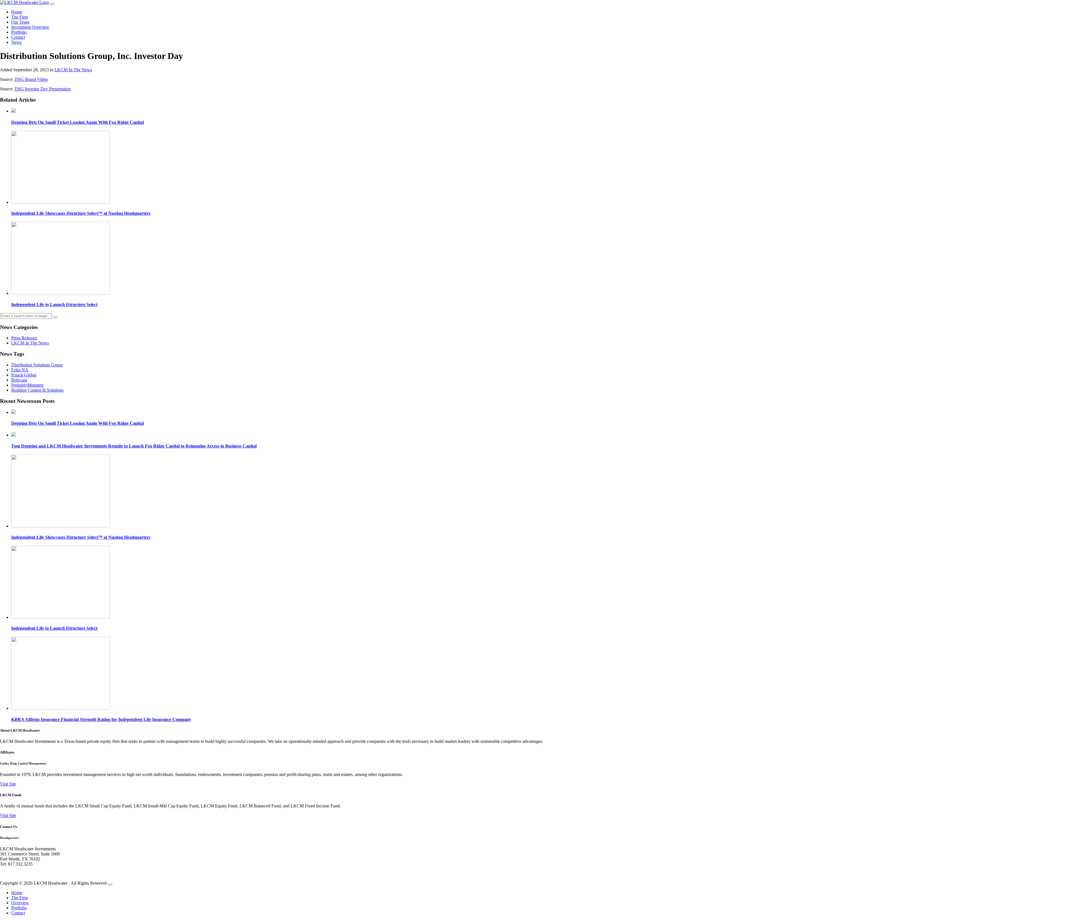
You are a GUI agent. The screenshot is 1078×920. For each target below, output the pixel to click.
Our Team (20, 22)
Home (16, 12)
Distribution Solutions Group (37, 364)
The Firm (19, 17)
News (16, 42)
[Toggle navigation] (52, 4)
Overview (20, 902)
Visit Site (8, 784)
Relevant (19, 380)
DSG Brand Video (31, 79)
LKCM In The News (73, 69)
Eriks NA (19, 369)
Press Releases (24, 337)
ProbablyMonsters (27, 385)
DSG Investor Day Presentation (43, 88)
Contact (18, 37)
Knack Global (23, 375)
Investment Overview (30, 27)
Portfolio (19, 32)
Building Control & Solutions (37, 390)
